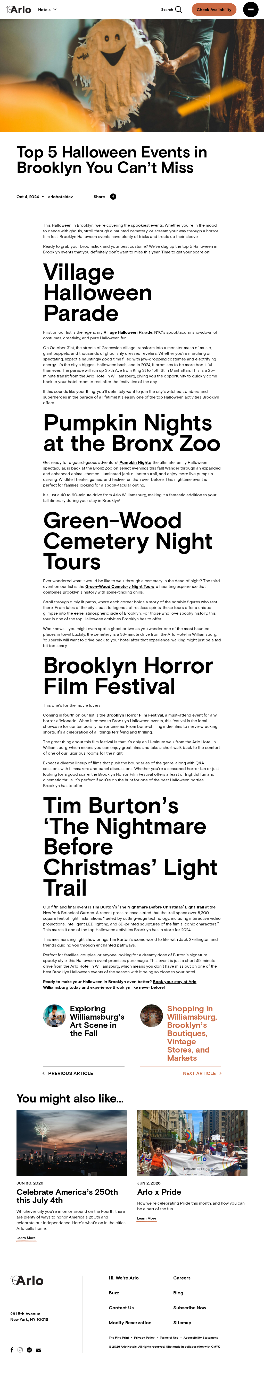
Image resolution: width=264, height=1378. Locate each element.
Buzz (114, 1292)
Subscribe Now (189, 1307)
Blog (178, 1292)
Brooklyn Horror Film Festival (134, 715)
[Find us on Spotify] (29, 1350)
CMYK (215, 1346)
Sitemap (182, 1322)
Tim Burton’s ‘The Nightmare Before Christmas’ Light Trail (148, 907)
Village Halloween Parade (128, 332)
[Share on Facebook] (113, 196)
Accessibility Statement (201, 1337)
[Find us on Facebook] (11, 1350)
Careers (182, 1277)
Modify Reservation (130, 1322)
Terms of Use (169, 1337)
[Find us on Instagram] (20, 1350)
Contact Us (121, 1307)
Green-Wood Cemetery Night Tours (119, 586)
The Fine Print (119, 1337)
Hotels (47, 8)
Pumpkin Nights (135, 462)
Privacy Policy (144, 1337)
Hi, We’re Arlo (124, 1277)
